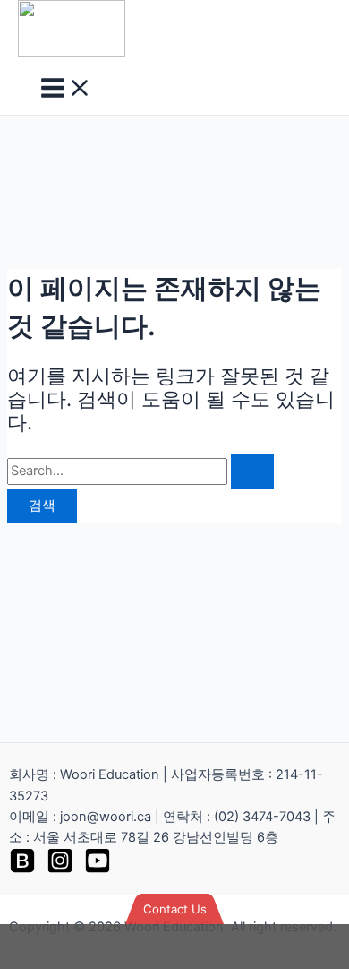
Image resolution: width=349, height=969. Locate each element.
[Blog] (22, 869)
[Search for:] (140, 471)
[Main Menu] (66, 89)
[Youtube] (97, 869)
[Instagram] (60, 869)
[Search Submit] (252, 471)
